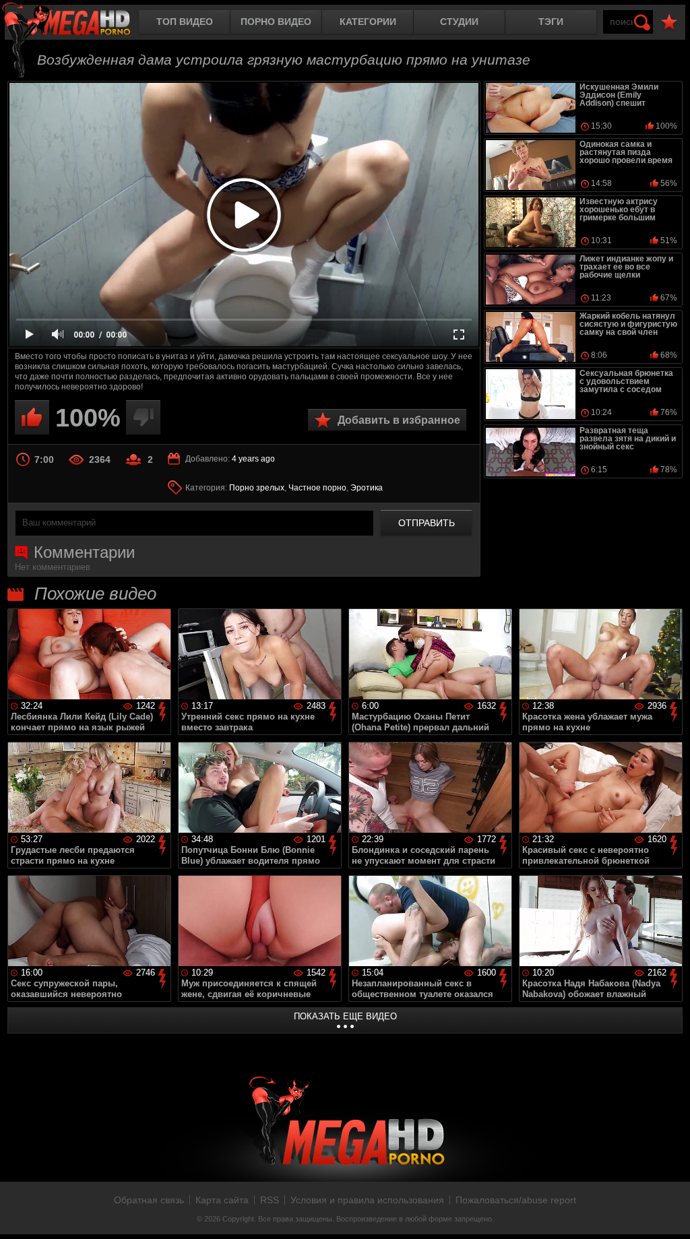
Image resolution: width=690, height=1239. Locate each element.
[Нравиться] (32, 417)
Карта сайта (222, 1200)
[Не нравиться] (143, 417)
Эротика (366, 488)
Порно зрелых (256, 488)
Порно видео (276, 21)
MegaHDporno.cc (77, 23)
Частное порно (317, 488)
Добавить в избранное (399, 420)
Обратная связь (149, 1200)
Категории (368, 21)
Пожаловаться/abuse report (516, 1200)
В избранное (669, 22)
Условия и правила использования (367, 1200)
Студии (459, 21)
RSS (269, 1200)
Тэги (550, 21)
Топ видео (184, 21)
